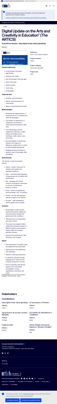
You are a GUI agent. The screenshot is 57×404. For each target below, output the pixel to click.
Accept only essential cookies (31, 400)
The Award (5, 363)
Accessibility (14, 384)
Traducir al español (11, 17)
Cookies (37, 381)
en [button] (46, 5)
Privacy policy (45, 381)
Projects (5, 26)
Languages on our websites (25, 381)
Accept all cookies (12, 400)
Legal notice (5, 384)
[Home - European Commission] (6, 5)
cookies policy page (28, 394)
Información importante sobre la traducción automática (31, 17)
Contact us (41, 378)
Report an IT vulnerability (8, 381)
